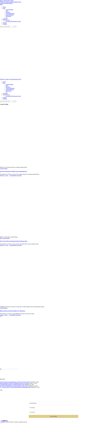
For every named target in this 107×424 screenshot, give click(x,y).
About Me (2, 396)
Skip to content (3, 0)
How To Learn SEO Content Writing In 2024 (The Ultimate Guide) (13, 241)
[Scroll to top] (1, 423)
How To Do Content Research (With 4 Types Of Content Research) (13, 171)
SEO (1, 238)
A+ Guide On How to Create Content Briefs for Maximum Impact (15, 387)
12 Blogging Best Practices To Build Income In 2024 (12, 384)
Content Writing (3, 168)
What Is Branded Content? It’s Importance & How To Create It (14, 383)
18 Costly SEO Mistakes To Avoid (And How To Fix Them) (14, 386)
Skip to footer (10, 0)
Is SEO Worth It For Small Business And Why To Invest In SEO (15, 382)
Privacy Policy (3, 398)
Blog (1, 395)
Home (1, 393)
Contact (2, 397)
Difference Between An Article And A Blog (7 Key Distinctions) (12, 310)
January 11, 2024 (4, 175)
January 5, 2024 (3, 315)
